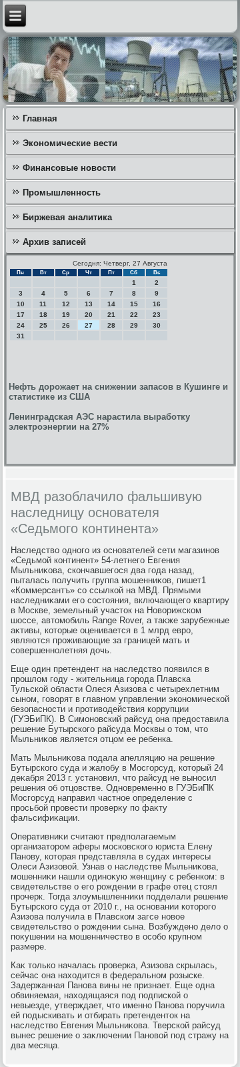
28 (111, 325)
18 (43, 314)
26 (66, 325)
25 (43, 325)
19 (66, 314)
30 (157, 325)
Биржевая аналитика (67, 217)
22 (134, 314)
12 (66, 304)
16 (157, 304)
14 (111, 304)
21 (111, 314)
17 (21, 314)
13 (89, 304)
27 (89, 325)
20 (89, 314)
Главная (40, 118)
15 (134, 304)
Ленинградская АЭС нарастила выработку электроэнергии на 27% (99, 422)
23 (157, 314)
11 (43, 304)
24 (21, 325)
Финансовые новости (69, 168)
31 (21, 336)
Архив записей (54, 242)
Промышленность (62, 193)
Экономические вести (70, 143)
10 (21, 304)
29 (134, 325)
